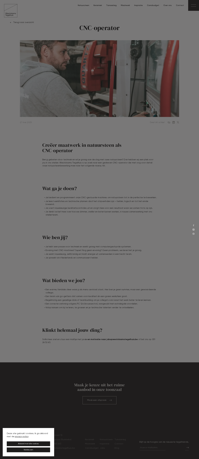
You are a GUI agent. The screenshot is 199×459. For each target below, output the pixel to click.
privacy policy (21, 437)
